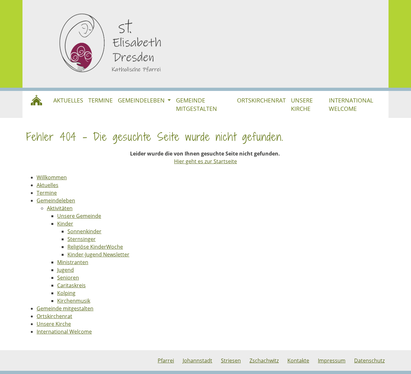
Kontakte (298, 360)
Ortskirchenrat (261, 100)
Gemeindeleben (142, 100)
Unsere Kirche (302, 104)
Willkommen (36, 100)
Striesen (231, 360)
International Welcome (351, 104)
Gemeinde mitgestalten (196, 104)
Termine (100, 100)
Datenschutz (369, 360)
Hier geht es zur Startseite (205, 161)
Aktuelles (68, 100)
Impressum (331, 360)
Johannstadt (197, 360)
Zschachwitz (264, 360)
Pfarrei (166, 360)
